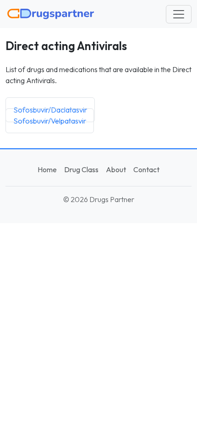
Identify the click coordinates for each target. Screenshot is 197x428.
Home (47, 169)
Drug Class (81, 169)
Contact (146, 169)
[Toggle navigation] (179, 14)
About (116, 169)
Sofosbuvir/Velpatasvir (49, 120)
